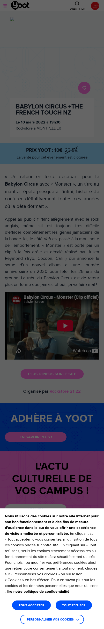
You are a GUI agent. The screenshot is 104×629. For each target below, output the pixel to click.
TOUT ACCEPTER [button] (31, 605)
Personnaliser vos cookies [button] (50, 619)
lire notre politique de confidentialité (38, 591)
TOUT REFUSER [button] (73, 605)
